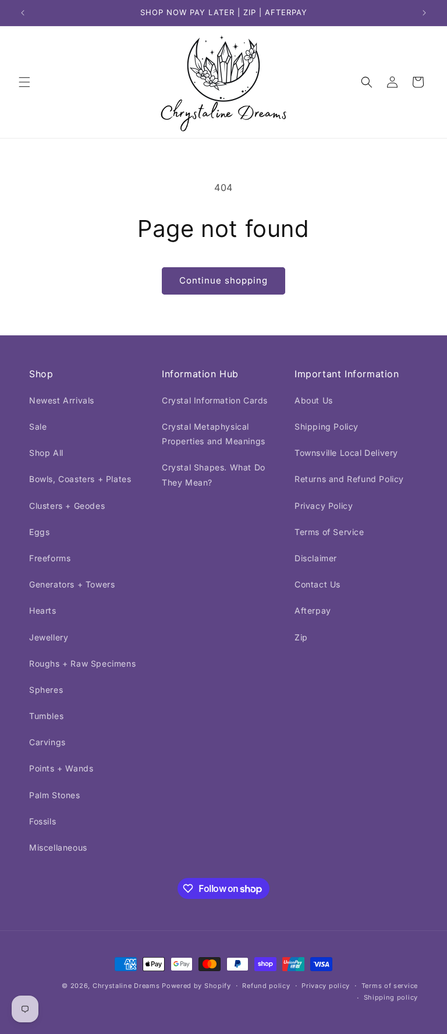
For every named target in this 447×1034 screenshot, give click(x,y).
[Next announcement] (424, 13)
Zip (301, 637)
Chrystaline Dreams (127, 986)
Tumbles (46, 716)
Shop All (46, 453)
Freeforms (49, 558)
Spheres (46, 690)
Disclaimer (316, 558)
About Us (314, 400)
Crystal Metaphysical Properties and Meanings (213, 434)
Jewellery (48, 637)
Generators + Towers (72, 584)
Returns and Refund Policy (349, 479)
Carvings (47, 742)
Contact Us (317, 584)
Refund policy (266, 986)
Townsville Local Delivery (346, 453)
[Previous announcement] (23, 13)
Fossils (42, 821)
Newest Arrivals (61, 400)
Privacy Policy (324, 506)
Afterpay (313, 610)
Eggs (39, 532)
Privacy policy (325, 986)
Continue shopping (223, 280)
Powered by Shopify (196, 986)
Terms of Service (329, 532)
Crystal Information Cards (215, 400)
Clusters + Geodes (67, 506)
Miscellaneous (58, 847)
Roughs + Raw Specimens (82, 663)
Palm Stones (54, 795)
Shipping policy (391, 997)
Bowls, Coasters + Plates (80, 479)
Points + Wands (61, 768)
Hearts (42, 610)
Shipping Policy (327, 426)
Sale (38, 426)
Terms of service (389, 986)
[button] (24, 82)
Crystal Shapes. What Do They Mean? (213, 474)
